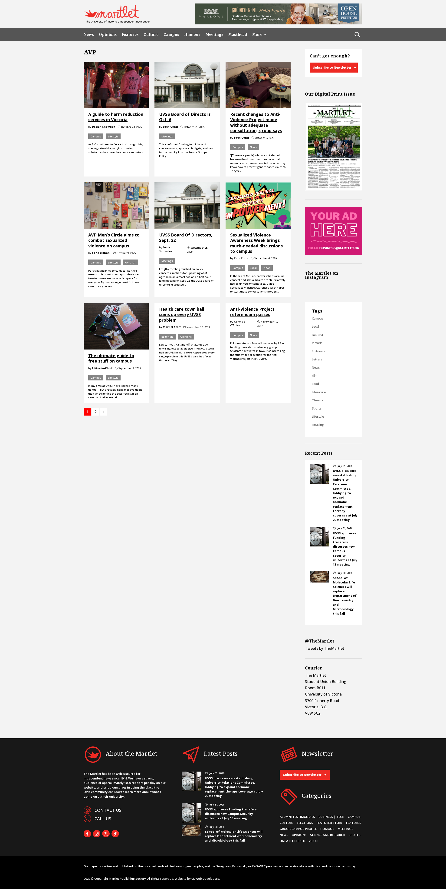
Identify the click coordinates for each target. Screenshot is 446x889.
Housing (318, 425)
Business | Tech (331, 817)
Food (315, 384)
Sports (316, 408)
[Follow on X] (106, 833)
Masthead (237, 34)
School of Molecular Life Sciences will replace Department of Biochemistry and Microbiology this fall (345, 596)
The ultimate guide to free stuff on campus (111, 358)
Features (130, 34)
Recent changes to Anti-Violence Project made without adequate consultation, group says (256, 122)
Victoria (317, 343)
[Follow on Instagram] (96, 833)
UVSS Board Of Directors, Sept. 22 (185, 237)
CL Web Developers (205, 878)
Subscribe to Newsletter (332, 67)
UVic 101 (130, 262)
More (257, 34)
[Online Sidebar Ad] (333, 253)
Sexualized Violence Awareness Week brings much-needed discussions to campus (256, 243)
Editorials (167, 336)
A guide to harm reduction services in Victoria (115, 116)
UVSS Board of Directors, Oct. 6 (185, 116)
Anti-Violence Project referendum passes (252, 311)
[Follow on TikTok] (115, 833)
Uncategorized (292, 841)
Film (314, 375)
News (89, 34)
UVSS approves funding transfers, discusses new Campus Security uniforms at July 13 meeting (231, 813)
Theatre (318, 400)
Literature (319, 392)
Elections (305, 823)
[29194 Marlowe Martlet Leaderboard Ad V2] (278, 23)
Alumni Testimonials (297, 817)
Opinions (108, 34)
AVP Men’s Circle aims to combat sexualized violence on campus (114, 240)
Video (313, 841)
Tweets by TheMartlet (324, 648)
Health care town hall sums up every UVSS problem (181, 314)
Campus (171, 34)
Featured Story (330, 823)
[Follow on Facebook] (87, 833)
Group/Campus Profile (298, 829)
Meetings (214, 34)
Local (253, 268)
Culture (151, 34)
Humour (192, 34)
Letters (317, 359)
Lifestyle (113, 136)
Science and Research (327, 835)
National (318, 335)
